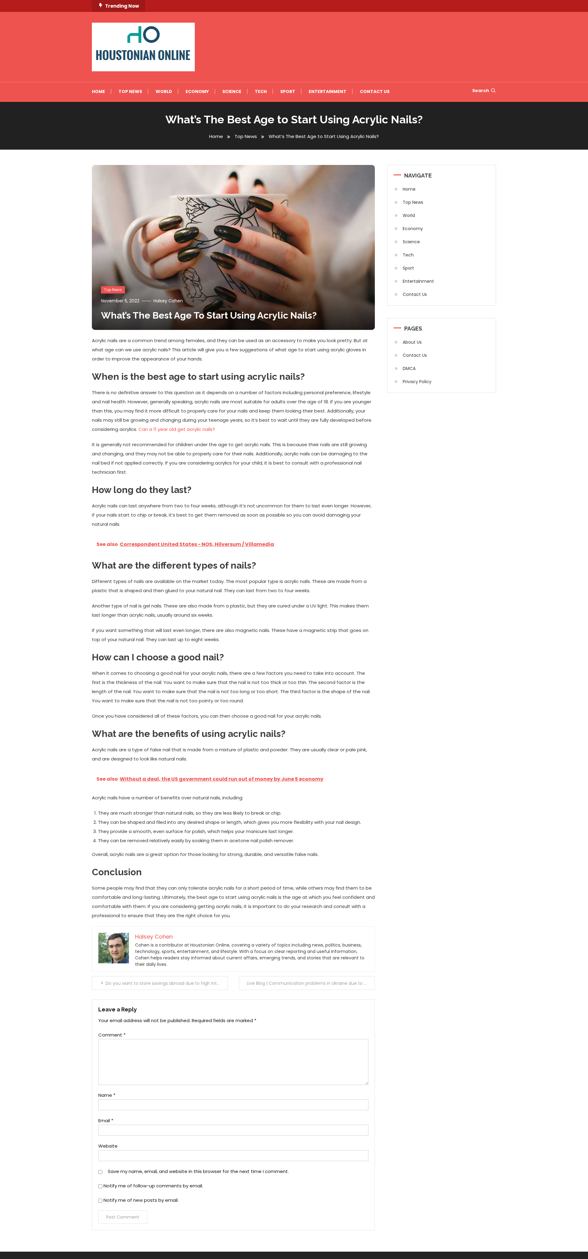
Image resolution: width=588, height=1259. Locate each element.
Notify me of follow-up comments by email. (153, 1185)
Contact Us (375, 91)
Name (106, 1095)
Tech (261, 91)
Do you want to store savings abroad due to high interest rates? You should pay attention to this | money (167, 983)
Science (231, 91)
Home (98, 91)
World (164, 91)
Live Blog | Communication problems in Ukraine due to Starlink (311, 983)
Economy (197, 91)
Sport (287, 91)
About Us (412, 342)
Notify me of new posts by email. (141, 1200)
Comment (112, 1035)
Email (105, 1120)
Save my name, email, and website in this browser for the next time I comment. (198, 1171)
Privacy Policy (417, 382)
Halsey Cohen (168, 301)
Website (108, 1146)
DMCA (409, 368)
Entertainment (327, 91)
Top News (130, 91)
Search (480, 91)
